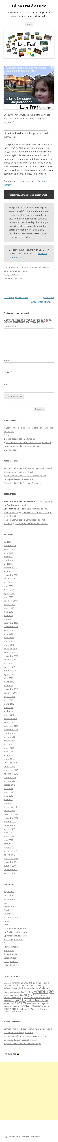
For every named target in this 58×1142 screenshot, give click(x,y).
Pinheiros (7, 1006)
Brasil (39, 982)
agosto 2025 (9, 549)
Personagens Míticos (13, 939)
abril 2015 (8, 711)
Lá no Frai (19, 1003)
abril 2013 (8, 799)
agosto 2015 (9, 696)
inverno (46, 997)
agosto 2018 (9, 630)
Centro (16, 985)
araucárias (17, 982)
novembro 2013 (11, 773)
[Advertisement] (29, 1091)
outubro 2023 (10, 560)
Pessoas (7, 943)
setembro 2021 (10, 578)
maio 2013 (8, 795)
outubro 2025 (10, 545)
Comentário (11, 326)
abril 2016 (8, 685)
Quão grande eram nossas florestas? (20, 479)
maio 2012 (8, 840)
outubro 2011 (10, 865)
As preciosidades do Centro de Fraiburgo (22, 483)
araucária (7, 983)
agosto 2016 (9, 674)
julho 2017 (8, 663)
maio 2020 (8, 597)
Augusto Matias (11, 512)
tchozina (45, 1006)
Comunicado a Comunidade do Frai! (28, 519)
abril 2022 (8, 571)
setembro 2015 (10, 692)
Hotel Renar (29, 997)
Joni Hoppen (9, 1000)
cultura (38, 985)
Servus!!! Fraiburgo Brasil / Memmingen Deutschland (28, 468)
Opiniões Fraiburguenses (15, 935)
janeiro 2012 (9, 854)
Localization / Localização (15, 928)
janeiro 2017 (9, 667)
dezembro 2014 (11, 726)
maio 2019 (8, 611)
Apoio (8, 435)
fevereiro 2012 (10, 851)
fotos (30, 992)
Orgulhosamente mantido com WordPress (22, 1136)
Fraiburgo (43, 991)
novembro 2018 (11, 626)
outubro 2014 (10, 733)
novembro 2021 (11, 575)
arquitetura (29, 982)
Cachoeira (8, 985)
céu (21, 987)
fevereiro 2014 (10, 762)
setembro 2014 (10, 737)
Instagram (17, 257)
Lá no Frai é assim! (29, 6)
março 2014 (9, 759)
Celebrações (9, 899)
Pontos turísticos (11, 946)
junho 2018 (9, 637)
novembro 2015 (11, 689)
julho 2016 (8, 678)
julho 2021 (8, 582)
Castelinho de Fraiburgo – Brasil (18, 472)
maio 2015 (8, 707)
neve (34, 1003)
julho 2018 (8, 634)
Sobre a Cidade (10, 957)
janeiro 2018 (9, 652)
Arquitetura (9, 891)
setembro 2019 (10, 600)
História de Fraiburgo (13, 997)
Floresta (7, 913)
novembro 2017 (11, 656)
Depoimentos (10, 906)
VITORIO (8, 523)
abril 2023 (8, 564)
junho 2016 (9, 681)
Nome (8, 360)
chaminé (24, 985)
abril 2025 (8, 556)
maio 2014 (8, 751)
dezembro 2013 (11, 770)
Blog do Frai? (11, 449)
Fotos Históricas (11, 917)
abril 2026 (8, 541)
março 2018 (9, 645)
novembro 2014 (11, 729)
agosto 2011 (9, 873)
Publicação (9, 950)
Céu (5, 902)
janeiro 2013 (9, 810)
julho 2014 (8, 744)
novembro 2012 (11, 818)
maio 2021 (8, 586)
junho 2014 (9, 748)
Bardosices (9, 895)
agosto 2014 (9, 740)
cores (31, 985)
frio (36, 995)
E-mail (8, 372)
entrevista (8, 992)
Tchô (31, 1009)
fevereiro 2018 (10, 648)
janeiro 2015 (9, 722)
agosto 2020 (9, 593)
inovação (39, 997)
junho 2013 (9, 792)
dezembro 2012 (11, 814)
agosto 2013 (9, 784)
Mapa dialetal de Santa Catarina (20, 438)
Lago (6, 924)
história (42, 995)
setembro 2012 (10, 825)
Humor (7, 921)
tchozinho (10, 1009)
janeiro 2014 (9, 766)
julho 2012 (8, 832)
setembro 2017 (10, 659)
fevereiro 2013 (10, 807)
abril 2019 (8, 615)
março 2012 (9, 847)
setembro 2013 (10, 781)
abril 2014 (8, 755)
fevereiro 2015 (10, 718)
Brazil (46, 982)
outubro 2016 (10, 670)
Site (6, 384)
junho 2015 (9, 703)
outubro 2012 (10, 821)
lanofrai (8, 1003)
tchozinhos (22, 1009)
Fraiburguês (26, 995)
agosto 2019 (9, 604)
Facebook (42, 181)
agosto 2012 (9, 829)
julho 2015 (8, 700)
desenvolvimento (31, 988)
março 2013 (9, 803)
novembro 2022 (11, 567)
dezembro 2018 (11, 622)
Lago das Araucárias (35, 1000)
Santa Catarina (31, 1006)
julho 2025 (8, 553)
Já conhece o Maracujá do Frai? (34, 508)
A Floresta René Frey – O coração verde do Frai (25, 475)
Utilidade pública (11, 965)
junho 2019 (9, 608)
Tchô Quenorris (11, 961)
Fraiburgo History (11, 995)
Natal (29, 1003)
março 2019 (9, 619)
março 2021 (9, 589)
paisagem (42, 1003)
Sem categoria (10, 954)
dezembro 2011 (11, 858)
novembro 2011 (11, 862)
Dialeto (7, 910)
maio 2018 (8, 641)
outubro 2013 (10, 777)
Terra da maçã (9, 1011)
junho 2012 (9, 836)
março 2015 (9, 714)
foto (23, 992)
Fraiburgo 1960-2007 (16, 297)
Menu (29, 24)
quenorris (16, 1006)
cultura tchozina (11, 987)
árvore (18, 1011)
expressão (16, 992)
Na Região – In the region (15, 932)
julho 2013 (8, 788)
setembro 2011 (10, 869)
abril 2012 (8, 843)
